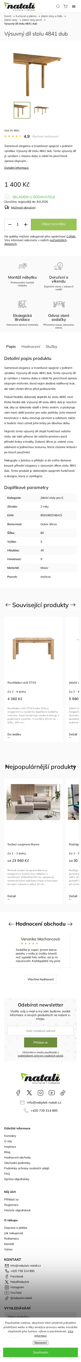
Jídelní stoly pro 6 (51, 498)
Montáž (9, 1244)
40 (42, 550)
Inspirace (10, 1146)
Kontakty (10, 1136)
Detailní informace (16, 168)
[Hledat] (58, 6)
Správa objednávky (16, 1179)
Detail (22, 734)
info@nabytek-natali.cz (44, 1102)
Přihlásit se (40, 1042)
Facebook (18, 1093)
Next (73, 604)
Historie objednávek (17, 1210)
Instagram (40, 1093)
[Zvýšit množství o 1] (25, 224)
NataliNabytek (29, 1093)
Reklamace (11, 1238)
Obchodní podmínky (17, 1163)
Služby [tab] (51, 346)
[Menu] (74, 6)
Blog (7, 1152)
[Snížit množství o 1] (10, 224)
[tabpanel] (43, 679)
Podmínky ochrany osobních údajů (26, 1168)
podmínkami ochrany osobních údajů (40, 1055)
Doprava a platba (15, 1228)
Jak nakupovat (13, 1233)
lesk (72, 383)
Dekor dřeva (48, 524)
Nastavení (40, 1342)
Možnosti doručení (23, 207)
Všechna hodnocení (45, 136)
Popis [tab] (11, 346)
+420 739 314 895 (44, 1111)
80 (42, 533)
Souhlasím (40, 1352)
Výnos (8, 1249)
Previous (9, 604)
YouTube (52, 1093)
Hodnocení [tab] (30, 346)
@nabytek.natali (63, 1093)
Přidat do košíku (54, 224)
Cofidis (71, 236)
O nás (8, 1141)
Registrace (11, 1205)
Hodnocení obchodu (17, 1157)
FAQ (7, 1174)
